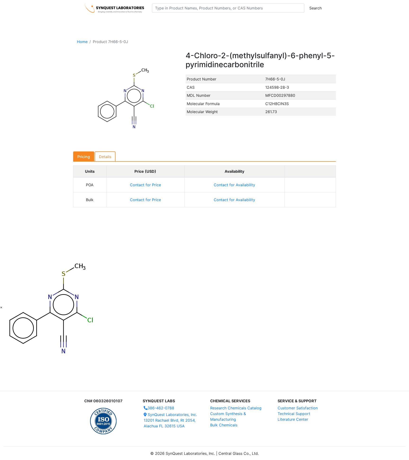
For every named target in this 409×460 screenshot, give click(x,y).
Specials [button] (219, 21)
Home (82, 41)
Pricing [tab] (83, 156)
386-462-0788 (160, 408)
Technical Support (294, 413)
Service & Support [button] (187, 21)
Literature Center (293, 419)
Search (315, 8)
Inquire (310, 184)
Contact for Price (145, 184)
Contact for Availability (234, 184)
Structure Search (150, 21)
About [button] (265, 21)
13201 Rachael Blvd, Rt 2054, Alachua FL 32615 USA (170, 420)
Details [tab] (105, 156)
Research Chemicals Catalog (236, 408)
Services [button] (243, 21)
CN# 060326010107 (103, 400)
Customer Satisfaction (298, 408)
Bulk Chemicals (223, 425)
